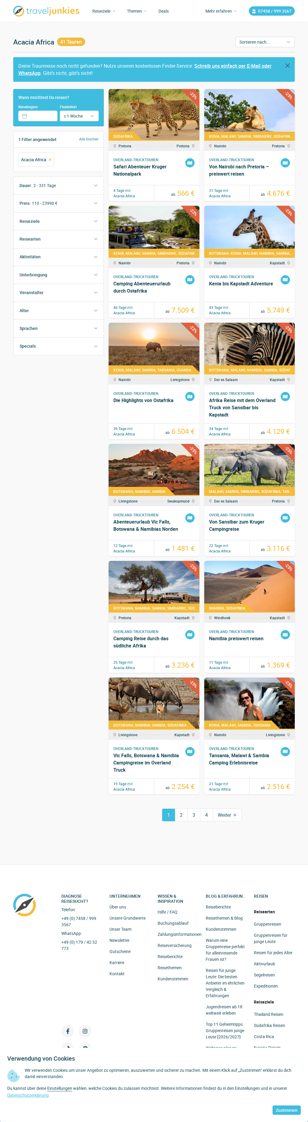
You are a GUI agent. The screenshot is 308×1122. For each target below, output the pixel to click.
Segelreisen (264, 975)
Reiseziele (30, 221)
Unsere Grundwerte (127, 918)
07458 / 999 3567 (274, 11)
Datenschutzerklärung (28, 1095)
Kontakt (117, 973)
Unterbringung (33, 275)
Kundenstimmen (173, 979)
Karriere (116, 962)
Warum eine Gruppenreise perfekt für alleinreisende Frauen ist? (225, 949)
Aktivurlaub (264, 964)
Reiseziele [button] (101, 11)
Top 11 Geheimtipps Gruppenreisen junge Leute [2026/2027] (225, 1030)
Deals (164, 11)
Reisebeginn (28, 106)
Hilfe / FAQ (167, 912)
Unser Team (120, 929)
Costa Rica (264, 1036)
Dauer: (38, 185)
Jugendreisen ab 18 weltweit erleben (224, 1010)
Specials (28, 346)
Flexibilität (68, 106)
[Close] (287, 65)
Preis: (38, 203)
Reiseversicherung (175, 945)
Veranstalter (32, 292)
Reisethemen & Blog (224, 918)
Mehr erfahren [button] (218, 11)
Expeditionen (266, 986)
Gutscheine (120, 951)
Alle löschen (89, 139)
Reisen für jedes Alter (273, 952)
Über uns (117, 907)
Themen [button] (134, 11)
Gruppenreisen (267, 924)
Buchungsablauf (173, 923)
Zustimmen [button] (286, 1110)
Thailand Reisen (268, 1014)
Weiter (224, 815)
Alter (24, 310)
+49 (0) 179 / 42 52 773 (79, 945)
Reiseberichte (170, 956)
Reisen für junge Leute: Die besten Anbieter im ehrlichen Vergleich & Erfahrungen (225, 982)
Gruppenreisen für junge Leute (271, 938)
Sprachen (29, 328)
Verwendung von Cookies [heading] (41, 1058)
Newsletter (119, 940)
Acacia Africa (33, 159)
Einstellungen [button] (59, 1088)
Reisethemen (170, 967)
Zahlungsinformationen (180, 934)
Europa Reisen (267, 1047)
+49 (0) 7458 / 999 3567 (78, 921)
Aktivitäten (30, 257)
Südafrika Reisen (269, 1025)
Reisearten (30, 239)
